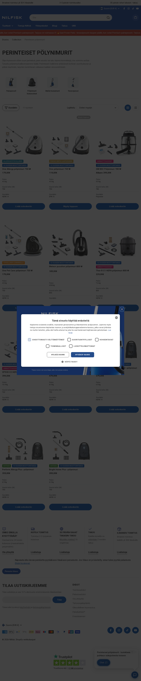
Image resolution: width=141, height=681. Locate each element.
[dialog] (70, 340)
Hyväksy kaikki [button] (82, 355)
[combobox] (116, 317)
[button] (70, 361)
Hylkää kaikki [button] (58, 355)
